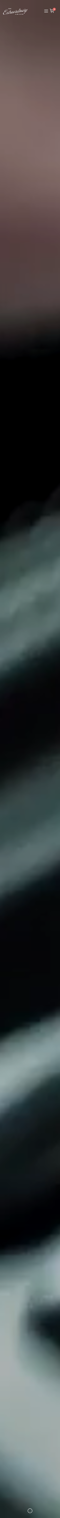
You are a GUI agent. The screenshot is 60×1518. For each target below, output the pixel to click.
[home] (15, 11)
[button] (45, 11)
